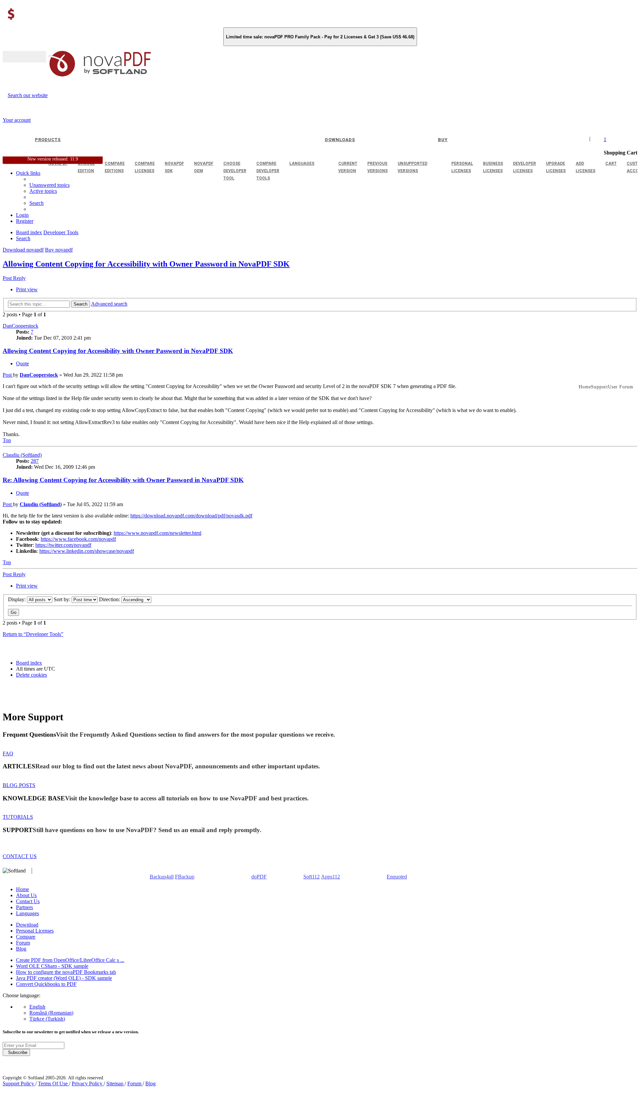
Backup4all (162, 876)
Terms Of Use (53, 1083)
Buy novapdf (59, 250)
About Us (26, 895)
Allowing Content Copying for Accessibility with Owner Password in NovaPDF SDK (146, 264)
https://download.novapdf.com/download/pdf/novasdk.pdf (191, 515)
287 (35, 461)
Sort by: (63, 599)
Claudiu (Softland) (22, 455)
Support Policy (19, 1083)
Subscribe (16, 1052)
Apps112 (330, 876)
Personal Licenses (35, 931)
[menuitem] (43, 191)
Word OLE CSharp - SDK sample (52, 966)
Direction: (110, 599)
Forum (23, 943)
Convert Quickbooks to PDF (46, 984)
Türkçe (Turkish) (47, 1019)
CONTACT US (20, 856)
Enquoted (397, 876)
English (37, 1007)
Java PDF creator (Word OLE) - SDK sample (64, 978)
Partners (24, 907)
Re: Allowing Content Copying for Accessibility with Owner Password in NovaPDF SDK (123, 479)
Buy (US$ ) (24, 56)
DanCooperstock (20, 326)
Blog (21, 949)
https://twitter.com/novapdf (63, 545)
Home (22, 889)
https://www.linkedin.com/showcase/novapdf (86, 551)
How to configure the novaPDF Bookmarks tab (66, 972)
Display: (17, 599)
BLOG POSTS (19, 785)
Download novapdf (23, 250)
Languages (27, 913)
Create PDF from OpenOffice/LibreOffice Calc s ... (70, 960)
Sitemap (115, 1083)
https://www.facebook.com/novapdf (78, 539)
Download (27, 925)
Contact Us (28, 901)
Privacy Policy (88, 1083)
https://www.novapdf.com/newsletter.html (157, 533)
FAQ (8, 753)
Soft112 (311, 876)
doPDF (259, 876)
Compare (25, 937)
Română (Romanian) (51, 1013)
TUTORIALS (18, 817)
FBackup (184, 876)
